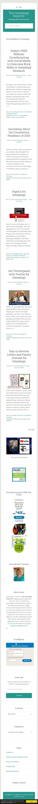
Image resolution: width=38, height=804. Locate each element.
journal (28, 419)
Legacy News (11, 621)
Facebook (15, 115)
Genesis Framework (28, 794)
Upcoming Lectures (12, 771)
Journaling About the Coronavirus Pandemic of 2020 (19, 132)
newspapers (22, 257)
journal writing (22, 178)
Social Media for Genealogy (18, 255)
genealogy (15, 257)
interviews (15, 178)
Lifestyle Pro (18, 794)
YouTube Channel (21, 457)
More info (14, 802)
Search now (27, 660)
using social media (20, 117)
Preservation (15, 174)
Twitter (13, 117)
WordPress (17, 796)
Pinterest (8, 117)
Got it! (31, 801)
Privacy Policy (10, 766)
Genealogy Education (17, 112)
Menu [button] (20, 7)
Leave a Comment (19, 367)
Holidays (14, 415)
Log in (22, 796)
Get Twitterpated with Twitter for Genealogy (19, 274)
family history (16, 419)
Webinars (14, 113)
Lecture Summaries (12, 762)
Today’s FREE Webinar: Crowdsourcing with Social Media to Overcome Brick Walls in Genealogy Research (19, 60)
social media (28, 337)
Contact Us (9, 752)
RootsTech (15, 334)
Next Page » (31, 429)
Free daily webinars (23, 115)
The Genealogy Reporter (19, 14)
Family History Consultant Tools (16, 757)
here (25, 626)
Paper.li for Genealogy (19, 193)
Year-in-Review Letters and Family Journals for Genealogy (19, 356)
